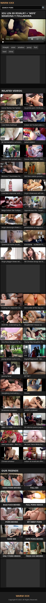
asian (13, 47)
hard (4, 51)
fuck (35, 47)
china (11, 51)
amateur (21, 47)
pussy (29, 47)
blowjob (6, 47)
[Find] (43, 7)
